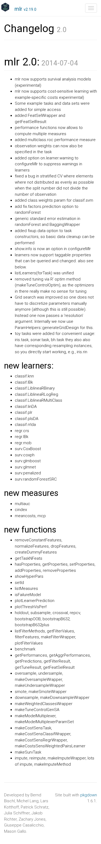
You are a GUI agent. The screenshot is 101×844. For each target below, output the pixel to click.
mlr (26, 9)
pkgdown (88, 795)
